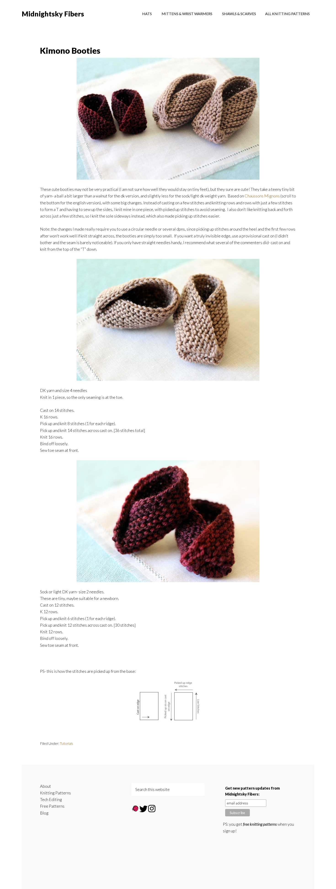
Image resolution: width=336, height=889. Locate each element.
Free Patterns (52, 806)
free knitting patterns (260, 824)
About (45, 786)
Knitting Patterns (55, 792)
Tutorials (66, 743)
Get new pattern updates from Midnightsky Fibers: (252, 791)
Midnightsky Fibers (53, 14)
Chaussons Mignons (262, 195)
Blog (44, 812)
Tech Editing (51, 799)
